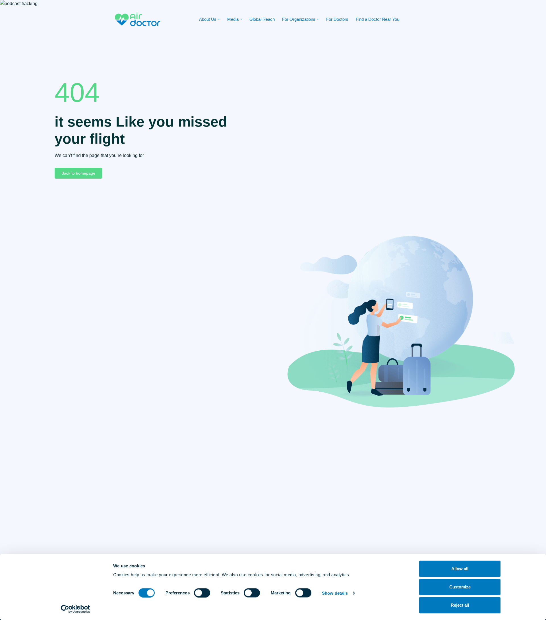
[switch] (202, 592)
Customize (460, 586)
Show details (335, 592)
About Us (207, 19)
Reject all (460, 605)
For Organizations (298, 19)
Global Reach (262, 19)
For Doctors (337, 19)
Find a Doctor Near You (377, 19)
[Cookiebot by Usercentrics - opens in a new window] (75, 609)
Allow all (459, 568)
